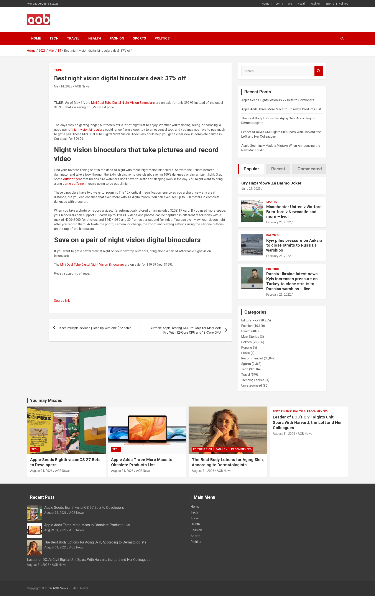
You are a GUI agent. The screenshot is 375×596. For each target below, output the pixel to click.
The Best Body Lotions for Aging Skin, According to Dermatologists (228, 462)
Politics (343, 3)
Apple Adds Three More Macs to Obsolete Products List (281, 109)
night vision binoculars (88, 130)
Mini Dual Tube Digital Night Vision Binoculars (123, 103)
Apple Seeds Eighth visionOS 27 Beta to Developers (277, 100)
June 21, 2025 (251, 188)
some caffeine (73, 184)
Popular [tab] (251, 168)
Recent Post (42, 497)
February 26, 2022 (278, 222)
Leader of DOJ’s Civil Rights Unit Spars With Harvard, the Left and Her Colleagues (307, 422)
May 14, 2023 (63, 86)
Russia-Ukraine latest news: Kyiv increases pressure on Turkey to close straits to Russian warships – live (292, 281)
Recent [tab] (278, 168)
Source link (62, 301)
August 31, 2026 (41, 471)
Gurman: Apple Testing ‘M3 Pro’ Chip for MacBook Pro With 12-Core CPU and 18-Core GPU (185, 330)
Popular (246, 347)
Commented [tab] (310, 168)
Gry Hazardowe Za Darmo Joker (271, 183)
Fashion (316, 3)
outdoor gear (72, 179)
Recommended (252, 358)
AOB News (82, 86)
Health (302, 3)
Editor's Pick (249, 320)
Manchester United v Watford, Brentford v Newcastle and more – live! (294, 211)
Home (265, 3)
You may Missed (46, 400)
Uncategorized (251, 385)
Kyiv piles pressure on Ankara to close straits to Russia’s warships (294, 245)
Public (245, 353)
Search (318, 71)
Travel (289, 3)
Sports (330, 3)
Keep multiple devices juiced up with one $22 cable (95, 328)
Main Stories (250, 337)
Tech (277, 3)
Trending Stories (253, 380)
